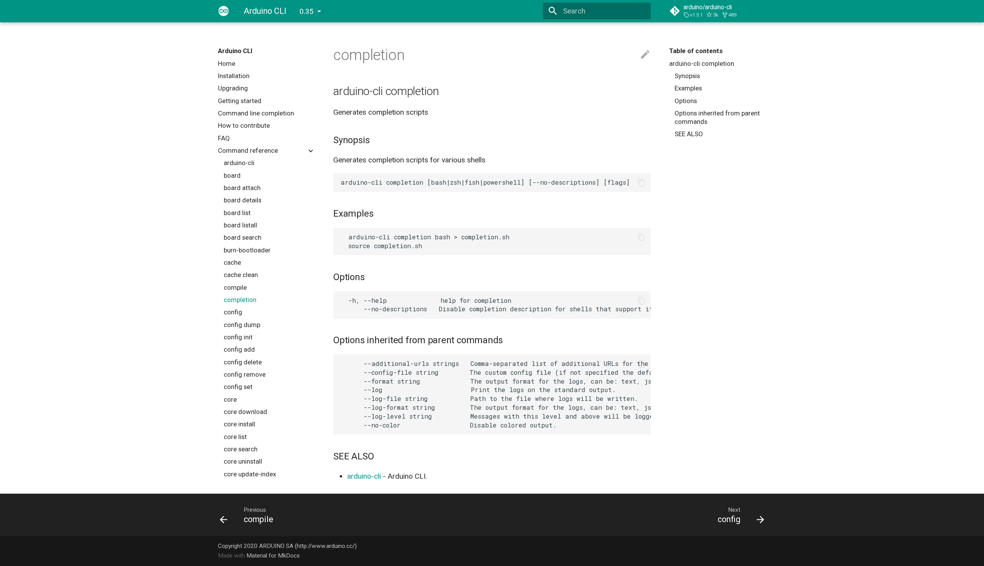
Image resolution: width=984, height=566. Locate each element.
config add (239, 349)
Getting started (239, 101)
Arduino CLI (235, 51)
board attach (242, 188)
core (230, 399)
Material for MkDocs (273, 555)
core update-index (250, 474)
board (232, 175)
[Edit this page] (645, 55)
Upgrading (233, 88)
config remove (245, 374)
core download (245, 412)
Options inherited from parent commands (717, 117)
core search (241, 449)
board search (242, 237)
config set (238, 387)
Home (226, 63)
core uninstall (243, 461)
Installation (233, 76)
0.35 (306, 11)
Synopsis (687, 76)
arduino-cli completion (701, 63)
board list (237, 213)
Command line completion (256, 113)
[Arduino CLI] (223, 11)
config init (238, 337)
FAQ (224, 138)
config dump (242, 325)
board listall (240, 225)
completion (240, 300)
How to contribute (244, 125)
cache (232, 262)
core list (235, 437)
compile (235, 287)
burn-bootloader (247, 250)
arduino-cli (239, 163)
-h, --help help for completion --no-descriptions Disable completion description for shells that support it (495, 304)
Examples (688, 88)
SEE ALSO (689, 134)
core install (239, 424)
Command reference (248, 150)
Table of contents (696, 51)
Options (686, 101)
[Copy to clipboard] (641, 182)
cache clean (241, 275)
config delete (243, 362)
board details (242, 200)
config (233, 312)
